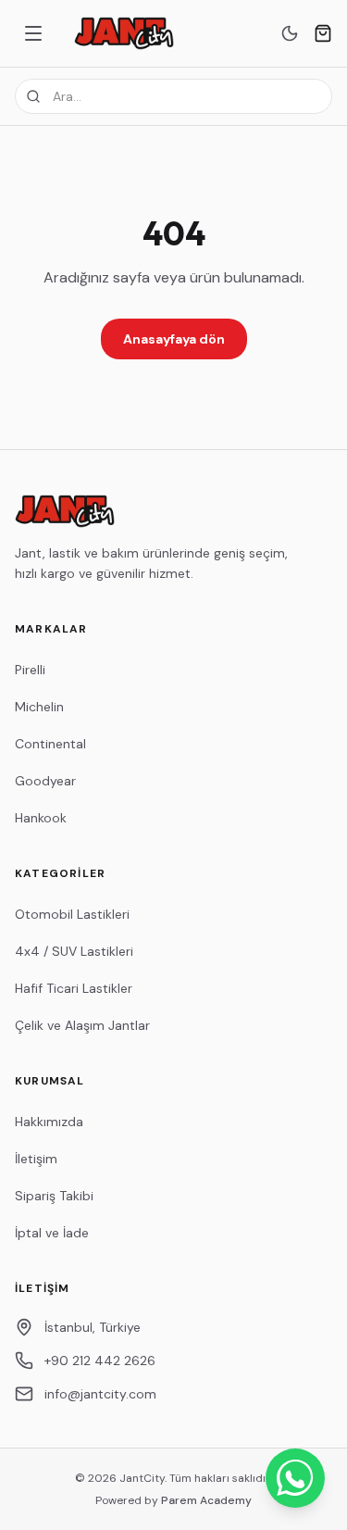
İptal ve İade (52, 1232)
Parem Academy (206, 1500)
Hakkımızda (49, 1121)
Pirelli (30, 669)
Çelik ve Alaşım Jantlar (82, 1025)
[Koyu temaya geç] (289, 33)
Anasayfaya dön (174, 339)
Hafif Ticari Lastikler (73, 988)
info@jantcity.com (100, 1394)
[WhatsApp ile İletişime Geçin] (295, 1478)
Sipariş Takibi (54, 1195)
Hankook (41, 817)
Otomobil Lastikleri (72, 914)
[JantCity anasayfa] (124, 33)
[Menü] (33, 33)
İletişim (36, 1158)
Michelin (39, 706)
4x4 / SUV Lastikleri (74, 951)
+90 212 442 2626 (99, 1360)
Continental (50, 743)
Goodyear (45, 780)
